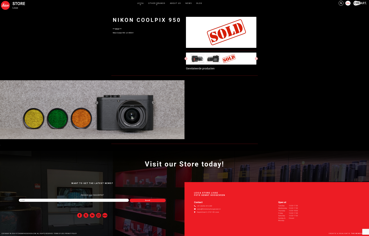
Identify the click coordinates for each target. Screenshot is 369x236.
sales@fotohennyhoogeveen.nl (209, 209)
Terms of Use (59, 233)
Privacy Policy (71, 233)
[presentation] (185, 58)
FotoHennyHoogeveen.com (25, 233)
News (189, 3)
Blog (199, 3)
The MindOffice (359, 233)
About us (175, 3)
